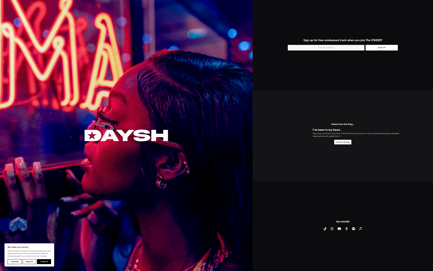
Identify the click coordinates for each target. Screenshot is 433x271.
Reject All (29, 262)
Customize (14, 262)
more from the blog (343, 142)
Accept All (44, 262)
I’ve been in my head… (327, 130)
